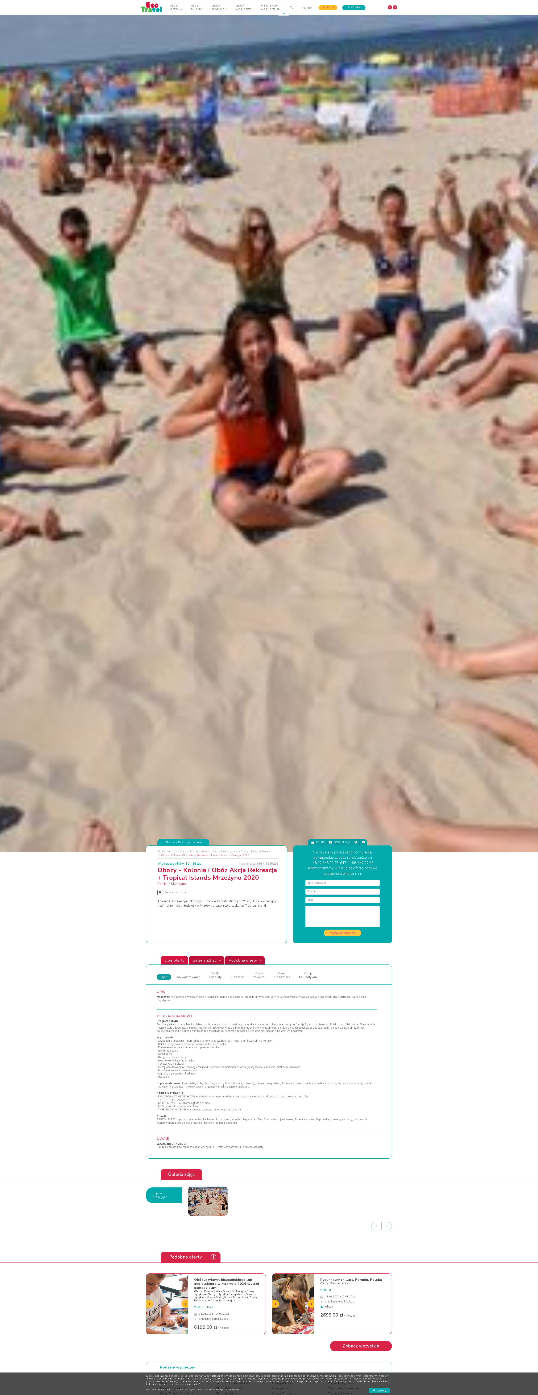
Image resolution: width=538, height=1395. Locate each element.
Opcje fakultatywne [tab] (308, 975)
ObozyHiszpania (176, 7)
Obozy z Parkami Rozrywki (257, 851)
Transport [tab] (238, 977)
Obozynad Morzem (244, 7)
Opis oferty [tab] (175, 960)
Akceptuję (379, 1390)
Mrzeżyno (178, 884)
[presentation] (376, 1226)
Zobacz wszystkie (361, 1346)
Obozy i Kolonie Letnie (193, 851)
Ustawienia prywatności (188, 1389)
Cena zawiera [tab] (259, 975)
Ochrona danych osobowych (222, 1389)
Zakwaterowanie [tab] (188, 977)
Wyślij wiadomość (342, 933)
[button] (283, 14)
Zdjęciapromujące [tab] (160, 1195)
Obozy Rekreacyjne (223, 851)
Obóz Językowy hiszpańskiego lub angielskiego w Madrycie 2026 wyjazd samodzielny (226, 1283)
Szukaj (327, 7)
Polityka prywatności (158, 1389)
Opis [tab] (164, 977)
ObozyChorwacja (219, 7)
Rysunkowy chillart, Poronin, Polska (351, 1279)
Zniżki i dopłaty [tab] (215, 975)
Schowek (354, 7)
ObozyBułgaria (197, 7)
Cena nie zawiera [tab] (282, 975)
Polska (162, 884)
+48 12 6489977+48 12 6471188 (270, 7)
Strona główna (166, 851)
